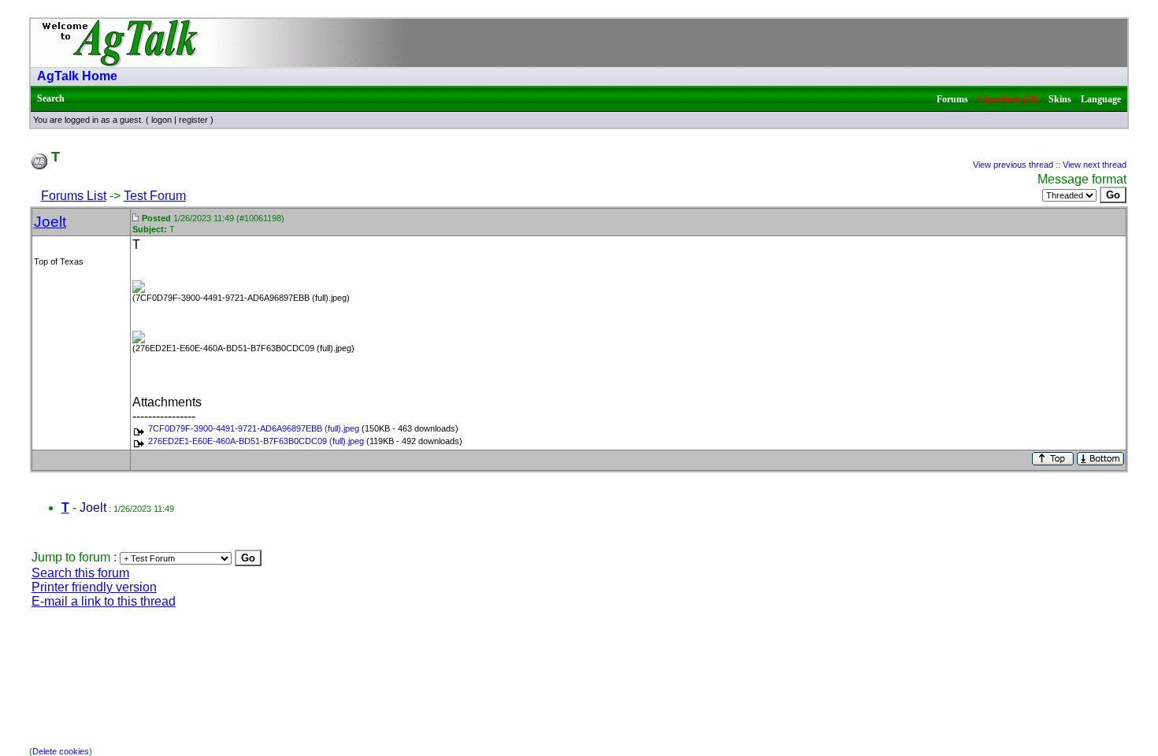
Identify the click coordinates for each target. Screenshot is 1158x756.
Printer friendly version (94, 587)
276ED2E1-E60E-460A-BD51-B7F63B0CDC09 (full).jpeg (256, 441)
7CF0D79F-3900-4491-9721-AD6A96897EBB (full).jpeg (253, 428)
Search (51, 98)
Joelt (50, 221)
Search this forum (80, 573)
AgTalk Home (77, 76)
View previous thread (1013, 164)
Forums (952, 99)
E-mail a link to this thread (104, 601)
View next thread (1094, 164)
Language (1101, 99)
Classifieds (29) (1008, 99)
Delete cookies (60, 751)
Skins (1060, 99)
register (193, 119)
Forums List (73, 195)
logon (161, 119)
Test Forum (155, 195)
